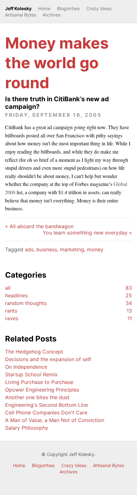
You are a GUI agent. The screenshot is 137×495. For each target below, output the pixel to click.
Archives (52, 14)
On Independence (26, 367)
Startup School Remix (31, 374)
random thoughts (68, 303)
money (95, 249)
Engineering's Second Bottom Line (46, 405)
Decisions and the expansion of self (48, 359)
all (68, 288)
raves (68, 318)
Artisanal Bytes (20, 14)
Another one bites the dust (37, 397)
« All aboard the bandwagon (39, 226)
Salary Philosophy (26, 428)
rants (68, 310)
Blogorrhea (68, 8)
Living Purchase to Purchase (39, 382)
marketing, (73, 249)
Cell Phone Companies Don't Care (46, 412)
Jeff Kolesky (18, 8)
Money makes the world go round (57, 63)
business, (48, 249)
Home (44, 8)
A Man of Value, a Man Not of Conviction (54, 420)
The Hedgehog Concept (34, 351)
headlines (68, 295)
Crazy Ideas (99, 8)
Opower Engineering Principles (42, 389)
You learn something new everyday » (87, 232)
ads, (30, 249)
